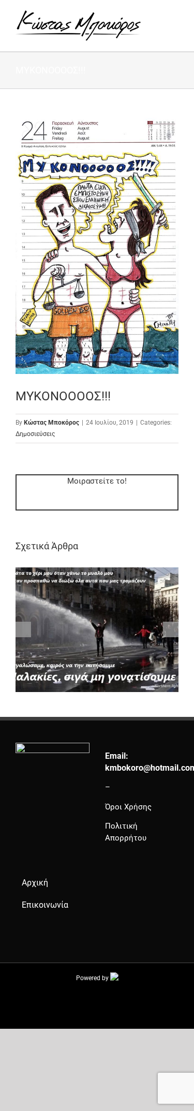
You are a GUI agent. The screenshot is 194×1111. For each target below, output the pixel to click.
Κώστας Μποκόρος (51, 422)
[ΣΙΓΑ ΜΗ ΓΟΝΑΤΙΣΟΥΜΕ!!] (97, 572)
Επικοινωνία (45, 905)
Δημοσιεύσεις (35, 434)
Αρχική (35, 883)
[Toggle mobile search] (156, 15)
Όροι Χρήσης (128, 807)
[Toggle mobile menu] (174, 15)
